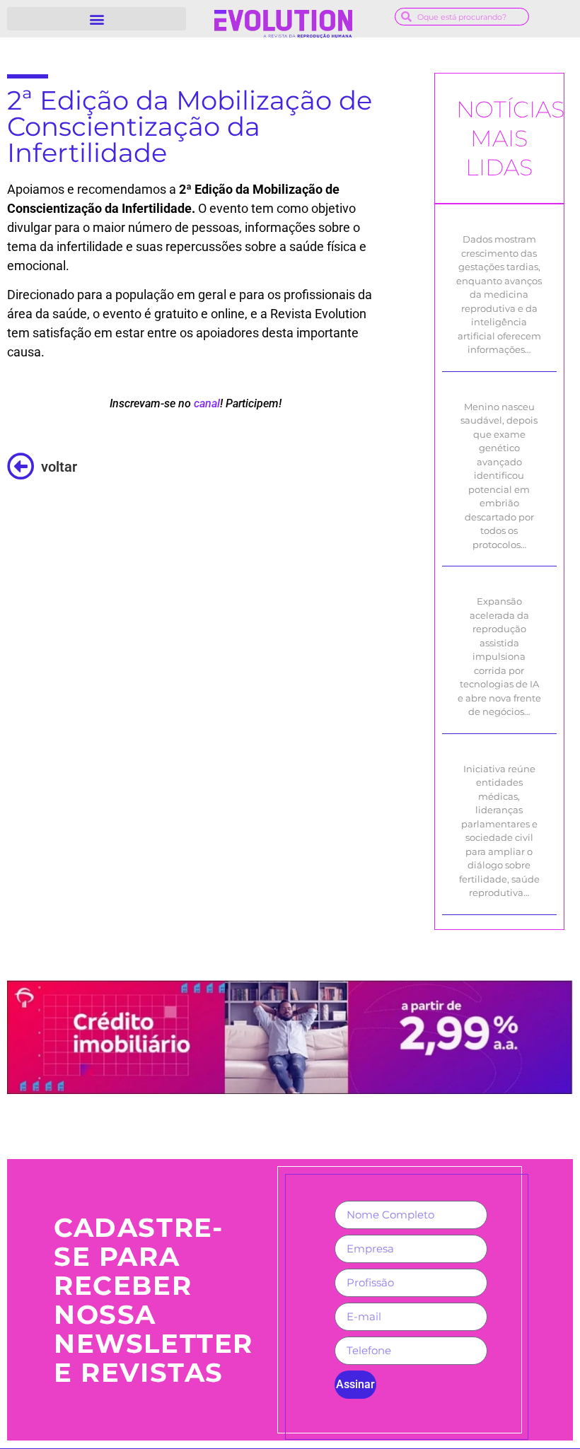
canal (207, 403)
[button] (96, 18)
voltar (59, 466)
